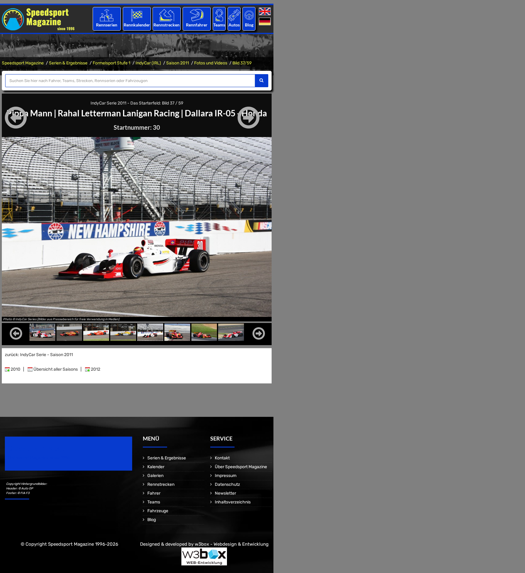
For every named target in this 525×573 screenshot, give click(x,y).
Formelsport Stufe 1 (111, 63)
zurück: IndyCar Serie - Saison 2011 (39, 354)
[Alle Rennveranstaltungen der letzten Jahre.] (136, 15)
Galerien (155, 475)
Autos (234, 24)
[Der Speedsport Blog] (249, 15)
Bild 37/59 (242, 63)
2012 (95, 369)
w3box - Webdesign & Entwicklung (232, 544)
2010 (15, 369)
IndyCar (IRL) (148, 63)
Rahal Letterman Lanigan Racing (118, 113)
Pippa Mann (29, 113)
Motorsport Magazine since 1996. (39, 457)
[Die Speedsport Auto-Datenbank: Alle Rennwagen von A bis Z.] (234, 15)
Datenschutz (227, 484)
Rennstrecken (167, 24)
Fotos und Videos (210, 63)
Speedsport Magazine (23, 63)
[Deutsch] (265, 21)
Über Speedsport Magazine (241, 466)
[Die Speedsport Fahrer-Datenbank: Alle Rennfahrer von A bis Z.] (197, 15)
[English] (265, 11)
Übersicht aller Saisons (55, 369)
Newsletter (225, 493)
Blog (249, 24)
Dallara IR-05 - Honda (226, 113)
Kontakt (222, 458)
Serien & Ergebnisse (68, 63)
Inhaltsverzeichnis (233, 502)
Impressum (225, 475)
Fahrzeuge (157, 510)
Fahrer (153, 493)
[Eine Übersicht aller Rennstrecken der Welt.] (166, 15)
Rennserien (106, 24)
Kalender (155, 466)
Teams (219, 24)
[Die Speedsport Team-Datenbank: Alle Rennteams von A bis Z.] (219, 15)
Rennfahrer (197, 24)
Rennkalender (136, 24)
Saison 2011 (177, 63)
